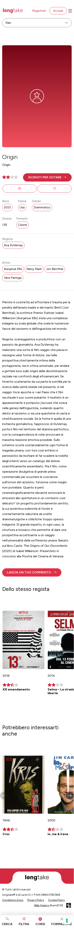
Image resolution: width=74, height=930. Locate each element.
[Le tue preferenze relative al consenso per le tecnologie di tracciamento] (67, 920)
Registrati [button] (39, 11)
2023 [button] (7, 207)
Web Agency (42, 905)
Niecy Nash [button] (34, 269)
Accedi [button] (58, 11)
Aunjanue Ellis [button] (13, 269)
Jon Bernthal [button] (54, 269)
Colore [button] (22, 225)
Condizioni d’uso (12, 900)
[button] (47, 177)
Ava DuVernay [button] (13, 245)
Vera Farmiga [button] (12, 278)
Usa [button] (22, 207)
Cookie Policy (56, 900)
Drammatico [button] (42, 207)
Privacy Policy (35, 900)
